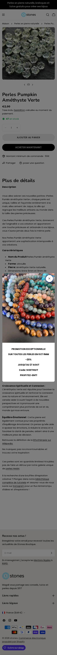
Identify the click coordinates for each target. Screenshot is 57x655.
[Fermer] (49, 278)
